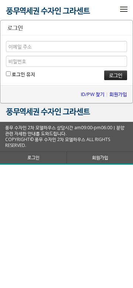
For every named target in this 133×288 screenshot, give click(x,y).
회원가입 (118, 94)
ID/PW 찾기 (93, 94)
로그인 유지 (23, 74)
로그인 (33, 157)
